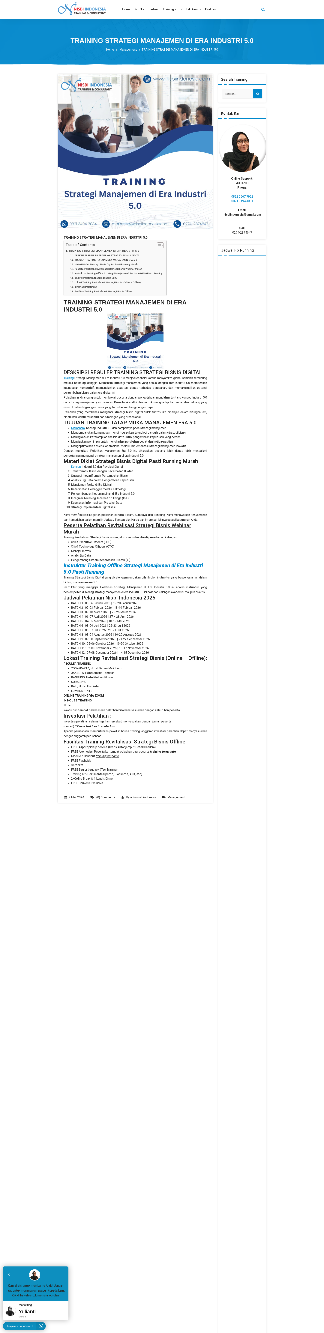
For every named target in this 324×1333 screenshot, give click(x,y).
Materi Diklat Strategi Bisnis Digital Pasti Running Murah (105, 264)
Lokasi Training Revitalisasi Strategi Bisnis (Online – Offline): (107, 282)
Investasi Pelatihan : (85, 286)
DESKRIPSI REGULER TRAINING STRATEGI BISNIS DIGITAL (107, 255)
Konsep (76, 466)
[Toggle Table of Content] (158, 245)
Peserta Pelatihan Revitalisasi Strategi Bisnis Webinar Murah (108, 268)
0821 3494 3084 (242, 201)
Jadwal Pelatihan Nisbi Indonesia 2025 (95, 277)
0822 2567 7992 (242, 196)
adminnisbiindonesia (143, 797)
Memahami (78, 428)
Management (128, 49)
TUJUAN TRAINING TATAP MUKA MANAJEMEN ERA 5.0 (105, 260)
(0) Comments (105, 797)
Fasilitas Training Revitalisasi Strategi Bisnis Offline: (103, 291)
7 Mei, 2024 (76, 797)
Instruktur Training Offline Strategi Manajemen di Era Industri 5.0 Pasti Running (118, 273)
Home (110, 49)
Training (69, 378)
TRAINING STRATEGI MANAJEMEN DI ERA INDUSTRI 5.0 (103, 251)
